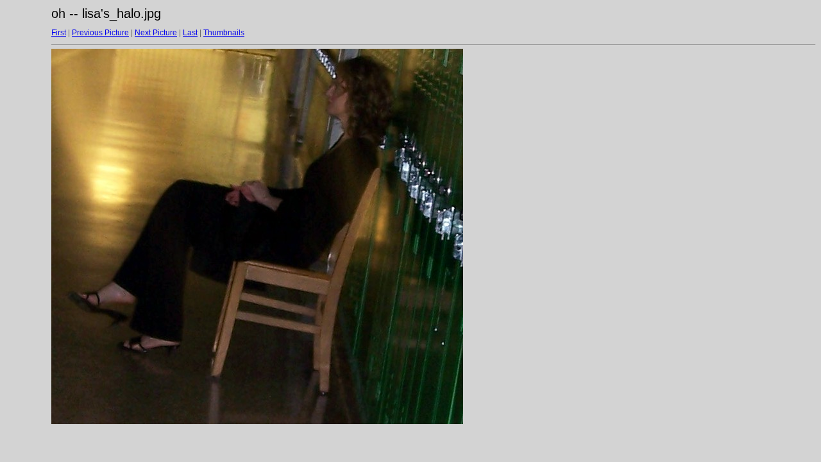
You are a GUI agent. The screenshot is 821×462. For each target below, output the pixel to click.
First (58, 32)
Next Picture (156, 32)
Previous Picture (100, 32)
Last (190, 32)
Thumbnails (223, 32)
